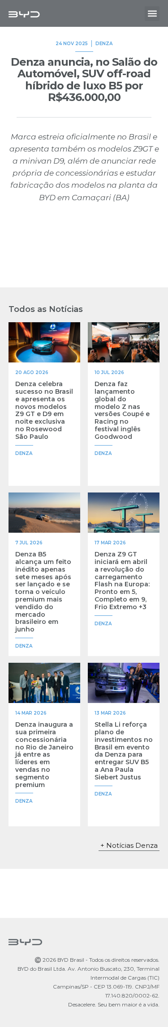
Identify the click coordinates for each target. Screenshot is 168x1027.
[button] (152, 13)
